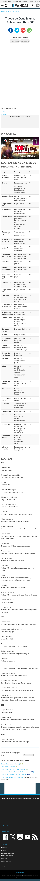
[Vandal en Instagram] (20, 836)
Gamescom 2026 (16, 1)
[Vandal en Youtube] (27, 836)
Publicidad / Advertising (7, 853)
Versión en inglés (20, 872)
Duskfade (24, 1)
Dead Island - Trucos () (9, 766)
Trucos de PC (25, 41)
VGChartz (4, 866)
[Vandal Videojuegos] (20, 5)
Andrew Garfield (6, 1)
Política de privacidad (7, 855)
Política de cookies (6, 861)
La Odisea (30, 1)
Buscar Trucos (28, 755)
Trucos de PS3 (14, 41)
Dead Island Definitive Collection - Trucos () (15, 774)
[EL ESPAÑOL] (38, 5)
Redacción (4, 847)
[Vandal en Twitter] (13, 836)
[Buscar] (33, 5)
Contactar (4, 850)
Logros (3, 112)
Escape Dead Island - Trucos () (12, 764)
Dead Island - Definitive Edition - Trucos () (15, 769)
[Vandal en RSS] (35, 836)
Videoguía (4, 114)
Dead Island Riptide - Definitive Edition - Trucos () (17, 772)
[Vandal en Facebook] (5, 836)
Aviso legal (4, 858)
